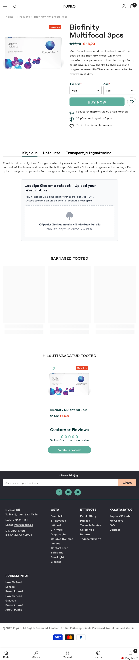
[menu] (5, 6)
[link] (131, 101)
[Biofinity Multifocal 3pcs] (69, 384)
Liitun (127, 482)
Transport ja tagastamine (88, 152)
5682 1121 (21, 520)
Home (9, 16)
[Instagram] (68, 492)
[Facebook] (59, 492)
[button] (129, 658)
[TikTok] (77, 492)
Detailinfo (51, 152)
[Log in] (123, 6)
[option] (33, 53)
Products (23, 16)
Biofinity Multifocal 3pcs (69, 410)
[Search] (15, 7)
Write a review (69, 450)
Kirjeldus (29, 152)
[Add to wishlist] (53, 368)
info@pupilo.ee (23, 524)
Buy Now (97, 102)
